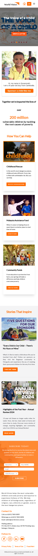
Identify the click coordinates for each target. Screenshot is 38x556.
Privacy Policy (6, 546)
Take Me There (10, 369)
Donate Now (12, 234)
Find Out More (13, 288)
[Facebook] (4, 538)
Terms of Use (19, 546)
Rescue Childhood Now (16, 184)
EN (29, 4)
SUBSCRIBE (19, 478)
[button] (11, 42)
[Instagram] (10, 538)
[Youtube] (22, 538)
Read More (8, 433)
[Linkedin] (16, 538)
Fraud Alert (30, 546)
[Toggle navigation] (34, 3)
